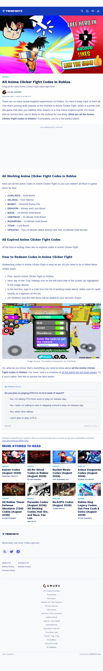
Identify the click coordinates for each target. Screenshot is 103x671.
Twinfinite (51, 595)
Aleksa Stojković (86, 479)
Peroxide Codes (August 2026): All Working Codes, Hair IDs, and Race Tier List (37, 510)
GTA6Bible (51, 647)
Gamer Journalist (51, 621)
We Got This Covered (52, 613)
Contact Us (23, 563)
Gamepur (51, 598)
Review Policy (24, 566)
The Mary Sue (51, 632)
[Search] (82, 11)
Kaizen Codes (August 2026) (11, 471)
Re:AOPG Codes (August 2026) (63, 503)
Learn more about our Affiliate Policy (15, 440)
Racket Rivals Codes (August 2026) (62, 473)
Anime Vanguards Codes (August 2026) (89, 473)
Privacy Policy (8, 570)
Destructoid (51, 617)
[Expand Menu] (92, 11)
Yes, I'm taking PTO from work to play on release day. (38, 399)
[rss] (5, 551)
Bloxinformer (51, 643)
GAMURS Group (95, 654)
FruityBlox (51, 640)
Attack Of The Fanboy (51, 602)
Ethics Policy (8, 566)
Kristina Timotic (10, 476)
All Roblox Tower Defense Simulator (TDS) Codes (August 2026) (13, 508)
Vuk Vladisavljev (61, 479)
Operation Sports (51, 628)
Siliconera (51, 610)
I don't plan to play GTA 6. (23, 418)
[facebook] (18, 551)
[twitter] (11, 551)
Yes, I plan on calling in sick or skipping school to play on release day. (47, 405)
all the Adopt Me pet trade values (79, 372)
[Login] (98, 11)
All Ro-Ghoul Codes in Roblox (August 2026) (37, 473)
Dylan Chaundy (34, 479)
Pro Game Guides (51, 591)
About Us (6, 563)
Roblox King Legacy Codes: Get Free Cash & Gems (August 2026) (88, 508)
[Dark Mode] (87, 11)
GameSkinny (51, 625)
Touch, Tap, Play (51, 636)
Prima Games (51, 606)
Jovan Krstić (59, 509)
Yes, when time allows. (22, 411)
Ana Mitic (31, 521)
